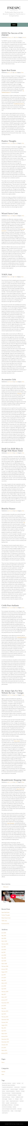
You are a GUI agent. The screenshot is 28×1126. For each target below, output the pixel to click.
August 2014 (4, 1025)
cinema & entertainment (7, 1087)
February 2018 (5, 991)
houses (10, 1099)
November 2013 (5, 1042)
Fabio (16, 37)
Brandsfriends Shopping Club (14, 780)
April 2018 (4, 988)
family (3, 1091)
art (22, 1083)
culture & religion (14, 1089)
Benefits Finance (8, 508)
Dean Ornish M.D (20, 789)
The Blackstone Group (19, 103)
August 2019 (4, 972)
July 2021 (4, 952)
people (7, 1103)
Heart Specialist (10, 823)
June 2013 (4, 1047)
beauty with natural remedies (8, 1085)
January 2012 (4, 1053)
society (14, 1106)
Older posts (5, 887)
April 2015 (4, 1014)
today (12, 1110)
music (3, 1101)
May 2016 (4, 1008)
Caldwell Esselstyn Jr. (21, 637)
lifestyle (17, 1099)
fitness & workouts (6, 1093)
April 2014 (4, 1030)
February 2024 (5, 944)
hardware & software (12, 1095)
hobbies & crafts (19, 1097)
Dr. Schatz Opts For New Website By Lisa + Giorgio (13, 692)
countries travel (5, 1089)
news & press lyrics (14, 1101)
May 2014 (4, 1028)
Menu (14, 24)
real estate (16, 1105)
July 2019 (4, 974)
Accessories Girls (9, 379)
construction (17, 1087)
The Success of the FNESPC (12, 34)
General (24, 37)
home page (4, 1099)
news (7, 1101)
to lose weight (18, 1110)
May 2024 (4, 935)
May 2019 (4, 980)
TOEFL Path (7, 274)
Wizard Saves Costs (10, 213)
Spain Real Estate (9, 70)
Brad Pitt (20, 393)
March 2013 (4, 1050)
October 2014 (5, 1022)
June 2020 (4, 955)
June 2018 (4, 986)
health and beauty (6, 1097)
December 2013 (5, 1039)
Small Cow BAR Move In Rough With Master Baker (12, 450)
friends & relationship (16, 1093)
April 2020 (4, 960)
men (21, 1099)
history (12, 1097)
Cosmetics (23, 1087)
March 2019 (4, 983)
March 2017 (4, 997)
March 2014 (4, 1033)
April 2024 (4, 938)
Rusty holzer (17, 741)
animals (18, 1083)
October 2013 (5, 1044)
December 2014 (5, 1019)
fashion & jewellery (10, 1091)
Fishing (22, 1091)
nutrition (21, 1101)
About (3, 1062)
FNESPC (14, 8)
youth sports (5, 1112)
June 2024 (4, 932)
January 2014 (4, 1036)
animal (14, 1083)
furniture (4, 1095)
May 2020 (4, 958)
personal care (14, 1103)
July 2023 (4, 946)
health (19, 1095)
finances (18, 1091)
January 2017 (4, 1000)
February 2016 (5, 1011)
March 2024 (4, 941)
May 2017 (4, 994)
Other (3, 1103)
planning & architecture (7, 1105)
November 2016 (5, 1002)
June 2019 (4, 977)
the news (19, 1108)
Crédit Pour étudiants (10, 605)
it (13, 1099)
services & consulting (6, 1106)
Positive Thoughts (9, 141)
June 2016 (4, 1005)
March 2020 (4, 963)
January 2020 (4, 969)
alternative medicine (6, 1083)
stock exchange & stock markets (9, 1108)
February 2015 (5, 1016)
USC (24, 522)
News (22, 72)
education (21, 1089)
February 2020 (5, 966)
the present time (5, 1110)
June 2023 (4, 949)
